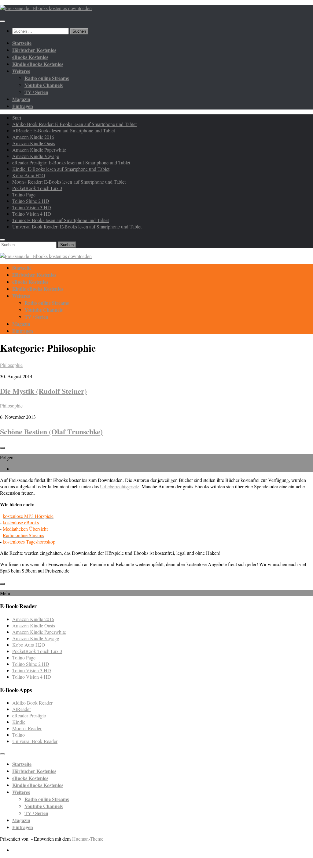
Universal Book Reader (34, 741)
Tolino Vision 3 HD (31, 207)
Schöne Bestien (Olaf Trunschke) (51, 431)
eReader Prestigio (29, 715)
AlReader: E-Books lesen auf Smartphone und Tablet (63, 130)
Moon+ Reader (27, 728)
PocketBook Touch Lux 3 (37, 188)
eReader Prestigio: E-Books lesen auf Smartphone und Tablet (71, 162)
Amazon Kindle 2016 (33, 137)
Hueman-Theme (87, 838)
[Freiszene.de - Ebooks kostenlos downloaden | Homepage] (46, 8)
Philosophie (11, 365)
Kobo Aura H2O (28, 175)
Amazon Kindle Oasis (33, 143)
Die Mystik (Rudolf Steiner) (43, 391)
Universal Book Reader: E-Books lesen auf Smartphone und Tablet (77, 226)
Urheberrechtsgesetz (119, 486)
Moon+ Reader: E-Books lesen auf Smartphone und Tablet (69, 181)
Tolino (18, 734)
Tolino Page (23, 194)
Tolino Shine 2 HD (30, 201)
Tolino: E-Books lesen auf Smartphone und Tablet (60, 220)
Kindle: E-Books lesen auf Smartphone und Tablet (60, 169)
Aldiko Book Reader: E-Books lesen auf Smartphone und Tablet (74, 124)
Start (16, 117)
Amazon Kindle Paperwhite (39, 149)
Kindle (18, 722)
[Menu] (2, 21)
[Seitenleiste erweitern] (2, 448)
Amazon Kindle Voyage (35, 156)
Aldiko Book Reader (32, 702)
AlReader (21, 709)
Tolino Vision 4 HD (31, 213)
